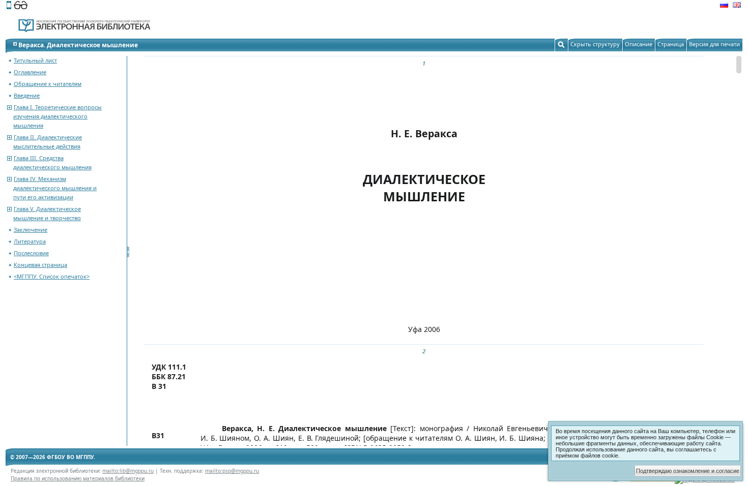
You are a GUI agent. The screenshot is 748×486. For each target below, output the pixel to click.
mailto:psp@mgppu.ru (232, 470)
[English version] (737, 6)
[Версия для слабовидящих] (20, 6)
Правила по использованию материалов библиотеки (78, 478)
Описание (638, 44)
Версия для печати (714, 44)
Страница (670, 44)
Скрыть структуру (595, 44)
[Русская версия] (724, 6)
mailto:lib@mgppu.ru (128, 470)
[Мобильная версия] (9, 6)
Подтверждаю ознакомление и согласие (687, 471)
